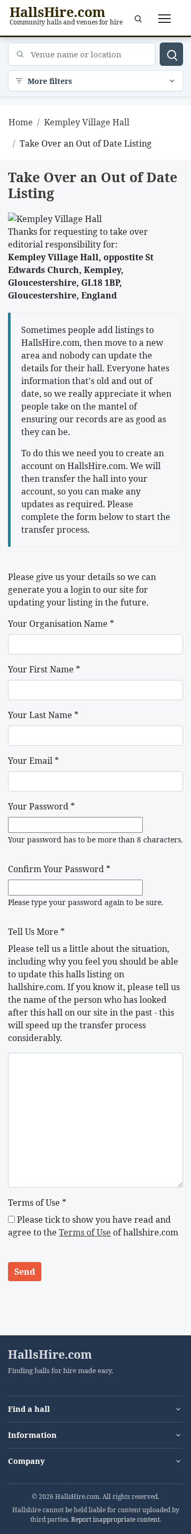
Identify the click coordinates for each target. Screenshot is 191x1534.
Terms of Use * (37, 1202)
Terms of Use (85, 1232)
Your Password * (41, 806)
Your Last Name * (43, 715)
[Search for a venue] (138, 18)
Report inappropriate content (115, 1519)
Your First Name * (44, 669)
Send (24, 1271)
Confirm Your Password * (59, 869)
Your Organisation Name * (61, 623)
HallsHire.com (50, 1354)
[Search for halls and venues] (171, 54)
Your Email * (33, 760)
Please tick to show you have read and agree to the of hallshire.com (93, 1226)
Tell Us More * (36, 932)
